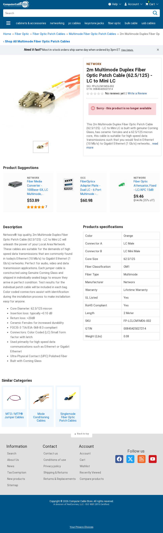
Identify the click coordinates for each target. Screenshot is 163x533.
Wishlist (85, 466)
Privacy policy (52, 466)
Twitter (130, 459)
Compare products (92, 478)
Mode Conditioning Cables (41, 417)
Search (11, 453)
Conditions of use (55, 459)
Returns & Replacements (60, 478)
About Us (13, 459)
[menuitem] (114, 4)
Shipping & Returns (56, 472)
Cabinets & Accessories (31, 23)
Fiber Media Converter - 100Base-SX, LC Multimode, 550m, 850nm (37, 188)
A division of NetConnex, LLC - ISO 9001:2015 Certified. (81, 504)
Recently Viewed (90, 472)
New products (16, 478)
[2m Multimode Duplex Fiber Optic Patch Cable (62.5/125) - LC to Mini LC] (41, 100)
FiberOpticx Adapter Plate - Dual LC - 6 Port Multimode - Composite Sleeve (90, 188)
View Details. (127, 50)
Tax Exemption (16, 472)
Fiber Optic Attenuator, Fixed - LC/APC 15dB (145, 186)
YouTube (153, 459)
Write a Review (137, 93)
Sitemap (12, 485)
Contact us (51, 453)
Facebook (119, 459)
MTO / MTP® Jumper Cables (14, 415)
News (10, 466)
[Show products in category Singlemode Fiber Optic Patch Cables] (68, 398)
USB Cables (148, 23)
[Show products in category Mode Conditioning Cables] (41, 398)
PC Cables (74, 23)
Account (85, 453)
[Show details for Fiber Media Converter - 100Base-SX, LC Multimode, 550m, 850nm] (15, 184)
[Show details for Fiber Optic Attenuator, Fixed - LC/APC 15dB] (121, 184)
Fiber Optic (114, 23)
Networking (57, 23)
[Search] (155, 13)
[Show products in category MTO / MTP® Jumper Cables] (14, 398)
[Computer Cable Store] (16, 4)
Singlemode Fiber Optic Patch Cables (68, 417)
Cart (82, 459)
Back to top (83, 433)
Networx (93, 64)
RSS (142, 459)
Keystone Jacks (94, 23)
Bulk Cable (131, 23)
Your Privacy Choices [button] (81, 526)
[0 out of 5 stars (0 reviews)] (95, 93)
